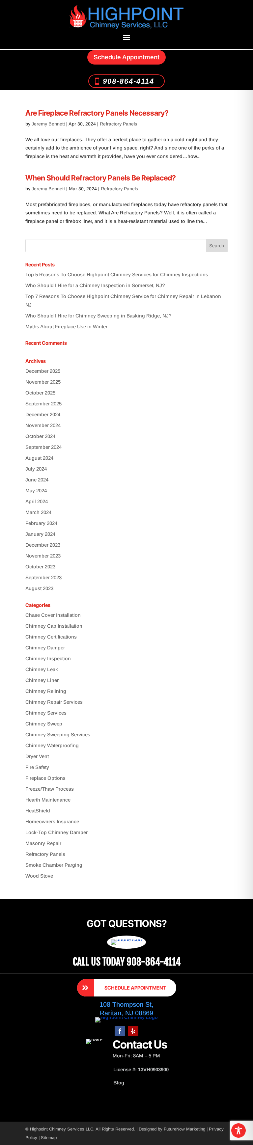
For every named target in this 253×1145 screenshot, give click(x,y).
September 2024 (43, 447)
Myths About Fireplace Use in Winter (66, 326)
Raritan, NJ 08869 (126, 1013)
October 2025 (40, 392)
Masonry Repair (43, 843)
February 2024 (41, 523)
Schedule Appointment (126, 57)
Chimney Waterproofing (52, 745)
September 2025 (43, 403)
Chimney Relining (45, 691)
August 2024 (39, 458)
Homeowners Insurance (52, 821)
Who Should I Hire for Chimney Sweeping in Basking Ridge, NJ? (98, 315)
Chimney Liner (42, 680)
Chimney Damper (45, 647)
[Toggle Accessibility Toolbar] (238, 1130)
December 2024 (42, 414)
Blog (118, 1082)
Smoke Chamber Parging (53, 865)
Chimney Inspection (48, 658)
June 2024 (36, 479)
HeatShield (37, 810)
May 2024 (36, 490)
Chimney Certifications (51, 637)
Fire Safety (37, 767)
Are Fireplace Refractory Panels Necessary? (97, 113)
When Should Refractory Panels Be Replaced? (100, 178)
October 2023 (40, 566)
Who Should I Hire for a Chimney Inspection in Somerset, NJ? (95, 285)
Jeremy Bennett (48, 123)
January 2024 (40, 534)
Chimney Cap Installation (53, 626)
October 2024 (40, 436)
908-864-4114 (128, 81)
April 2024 (36, 501)
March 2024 (38, 512)
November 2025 (43, 382)
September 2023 (43, 577)
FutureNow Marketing (184, 1129)
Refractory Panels (118, 123)
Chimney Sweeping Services (57, 734)
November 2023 (43, 556)
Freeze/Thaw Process (49, 789)
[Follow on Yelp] (133, 1031)
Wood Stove (39, 876)
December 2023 (42, 545)
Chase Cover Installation (53, 615)
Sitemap (49, 1137)
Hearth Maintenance (47, 800)
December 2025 (42, 371)
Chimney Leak (41, 669)
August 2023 (39, 588)
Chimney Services (46, 713)
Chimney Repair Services (54, 702)
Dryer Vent (37, 756)
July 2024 (36, 469)
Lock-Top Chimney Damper (56, 832)
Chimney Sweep (43, 723)
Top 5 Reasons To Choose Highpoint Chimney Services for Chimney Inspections (116, 274)
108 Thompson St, (126, 1004)
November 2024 (43, 425)
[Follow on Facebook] (120, 1031)
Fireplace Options (45, 778)
